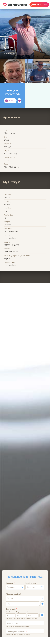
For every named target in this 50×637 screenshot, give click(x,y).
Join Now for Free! (39, 4)
